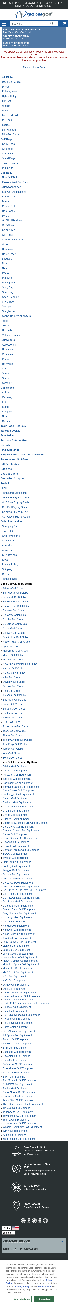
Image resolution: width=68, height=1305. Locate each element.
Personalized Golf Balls (15, 182)
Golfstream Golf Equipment (18, 905)
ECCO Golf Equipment (15, 853)
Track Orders (9, 531)
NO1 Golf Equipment (14, 976)
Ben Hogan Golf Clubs (15, 592)
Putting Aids (8, 282)
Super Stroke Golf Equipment (19, 1092)
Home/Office (9, 254)
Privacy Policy (10, 564)
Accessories (9, 344)
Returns (6, 574)
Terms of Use (9, 578)
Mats (4, 263)
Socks (5, 378)
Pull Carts (7, 168)
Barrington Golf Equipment (17, 783)
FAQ (4, 488)
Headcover (8, 249)
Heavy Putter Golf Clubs (16, 641)
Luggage (7, 258)
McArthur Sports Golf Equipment (21, 964)
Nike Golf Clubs (11, 677)
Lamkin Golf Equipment (16, 945)
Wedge (6, 105)
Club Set (7, 120)
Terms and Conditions (14, 492)
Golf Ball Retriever (12, 220)
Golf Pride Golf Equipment (17, 894)
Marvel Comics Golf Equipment (20, 960)
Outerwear (8, 354)
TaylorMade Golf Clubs (15, 726)
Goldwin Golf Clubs (14, 632)
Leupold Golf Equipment (16, 950)
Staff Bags (8, 153)
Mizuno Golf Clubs (13, 659)
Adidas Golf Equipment (16, 766)
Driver (5, 86)
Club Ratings (9, 555)
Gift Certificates (10, 464)
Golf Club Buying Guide (15, 497)
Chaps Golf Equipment (15, 815)
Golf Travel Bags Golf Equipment (21, 897)
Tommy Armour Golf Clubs (17, 740)
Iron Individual (10, 115)
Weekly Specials (10, 430)
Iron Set (6, 101)
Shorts (5, 373)
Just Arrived (8, 435)
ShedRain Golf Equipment (17, 1043)
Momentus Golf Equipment (17, 968)
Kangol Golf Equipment (16, 925)
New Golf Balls (10, 177)
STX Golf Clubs (11, 722)
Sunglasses (8, 311)
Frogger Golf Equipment (16, 870)
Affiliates (7, 550)
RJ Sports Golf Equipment (17, 1035)
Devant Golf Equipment (16, 846)
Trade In (5, 483)
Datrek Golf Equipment (15, 834)
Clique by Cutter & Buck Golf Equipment (25, 822)
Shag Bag (7, 287)
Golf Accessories (11, 187)
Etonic (5, 406)
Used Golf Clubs (11, 82)
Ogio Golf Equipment (14, 988)
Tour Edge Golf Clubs (15, 744)
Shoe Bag (7, 292)
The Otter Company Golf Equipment (23, 1104)
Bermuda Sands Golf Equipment (21, 786)
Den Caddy (8, 211)
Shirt (4, 368)
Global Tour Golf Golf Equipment (21, 886)
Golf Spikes (8, 230)
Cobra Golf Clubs (12, 628)
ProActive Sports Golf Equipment (21, 1015)
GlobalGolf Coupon (12, 478)
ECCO (5, 402)
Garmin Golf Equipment (16, 874)
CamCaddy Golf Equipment (18, 806)
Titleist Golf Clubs (12, 735)
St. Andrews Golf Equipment (18, 1068)
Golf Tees (7, 234)
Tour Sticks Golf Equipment (18, 1112)
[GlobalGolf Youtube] (39, 1220)
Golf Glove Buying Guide (16, 516)
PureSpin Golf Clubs (14, 695)
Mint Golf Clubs (10, 134)
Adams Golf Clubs (13, 588)
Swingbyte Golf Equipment (18, 1096)
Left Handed (9, 129)
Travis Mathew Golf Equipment (20, 1116)
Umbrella (7, 330)
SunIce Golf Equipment (16, 1088)
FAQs (5, 559)
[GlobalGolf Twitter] (34, 1220)
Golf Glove (8, 225)
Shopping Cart (10, 526)
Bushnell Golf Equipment (17, 802)
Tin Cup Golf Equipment (16, 1108)
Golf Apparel (8, 340)
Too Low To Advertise (14, 440)
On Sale (5, 445)
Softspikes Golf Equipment (17, 1064)
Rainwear (7, 363)
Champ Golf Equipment (16, 810)
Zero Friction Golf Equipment (19, 1138)
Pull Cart (7, 277)
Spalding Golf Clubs (14, 713)
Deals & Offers (9, 473)
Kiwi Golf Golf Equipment (17, 938)
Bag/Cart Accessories (14, 191)
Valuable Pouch (11, 335)
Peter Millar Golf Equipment (18, 999)
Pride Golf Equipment (15, 1011)
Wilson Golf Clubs (13, 748)
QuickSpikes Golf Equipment (19, 1031)
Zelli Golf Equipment (14, 1135)
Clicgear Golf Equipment (16, 819)
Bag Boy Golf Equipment (16, 779)
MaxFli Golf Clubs (13, 655)
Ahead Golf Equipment (15, 770)
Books (5, 201)
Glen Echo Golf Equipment (18, 878)
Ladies (6, 125)
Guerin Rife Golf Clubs (15, 637)
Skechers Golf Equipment (17, 1051)
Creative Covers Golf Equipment (21, 830)
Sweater (6, 383)
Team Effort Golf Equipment (18, 1100)
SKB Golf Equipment (14, 1047)
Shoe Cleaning (10, 297)
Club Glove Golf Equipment (18, 826)
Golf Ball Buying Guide (15, 507)
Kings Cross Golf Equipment (18, 934)
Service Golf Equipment (16, 1039)
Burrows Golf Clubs (14, 610)
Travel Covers (10, 163)
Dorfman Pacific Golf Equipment (21, 850)
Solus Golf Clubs (12, 704)
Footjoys (7, 411)
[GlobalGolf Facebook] (28, 1220)
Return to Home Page (34, 67)
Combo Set (8, 206)
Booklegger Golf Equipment (18, 794)
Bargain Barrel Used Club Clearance (22, 454)
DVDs (5, 215)
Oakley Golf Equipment (16, 984)
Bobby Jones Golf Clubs (16, 601)
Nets (4, 268)
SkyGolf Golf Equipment (16, 1056)
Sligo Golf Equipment (15, 1060)
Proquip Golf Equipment (16, 1018)
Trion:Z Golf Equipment (16, 1119)
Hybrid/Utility (9, 96)
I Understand (44, 1299)
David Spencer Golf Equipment (20, 838)
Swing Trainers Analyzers (16, 316)
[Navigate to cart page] (62, 23)
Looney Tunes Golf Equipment (20, 957)
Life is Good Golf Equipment (18, 953)
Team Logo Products (13, 426)
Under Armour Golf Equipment (19, 1123)
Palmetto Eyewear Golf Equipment (22, 996)
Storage (6, 306)
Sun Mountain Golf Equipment (19, 1080)
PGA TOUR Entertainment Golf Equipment (26, 1003)
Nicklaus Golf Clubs (14, 673)
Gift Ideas (6, 469)
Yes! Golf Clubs (11, 753)
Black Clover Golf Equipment (19, 790)
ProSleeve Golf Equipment (18, 1023)
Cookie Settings (22, 1299)
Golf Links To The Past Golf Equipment (24, 890)
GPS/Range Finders (13, 239)
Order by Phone (11, 535)
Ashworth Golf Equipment (17, 774)
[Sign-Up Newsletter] (23, 1220)
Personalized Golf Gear (14, 459)
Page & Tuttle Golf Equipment (19, 992)
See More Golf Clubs (14, 699)
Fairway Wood (10, 91)
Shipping (7, 569)
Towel (5, 325)
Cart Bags (7, 148)
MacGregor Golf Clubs (15, 650)
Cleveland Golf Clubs (15, 624)
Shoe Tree (8, 301)
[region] (34, 1282)
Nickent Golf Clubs (13, 668)
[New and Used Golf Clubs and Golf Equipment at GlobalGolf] (34, 17)
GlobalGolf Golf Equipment (18, 882)
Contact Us (8, 540)
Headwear (8, 349)
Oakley (6, 421)
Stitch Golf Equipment (15, 1076)
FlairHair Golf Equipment (17, 862)
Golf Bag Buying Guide (15, 512)
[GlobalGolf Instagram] (45, 1220)
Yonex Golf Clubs (12, 757)
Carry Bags (8, 144)
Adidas (6, 392)
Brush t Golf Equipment (16, 798)
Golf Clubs (7, 77)
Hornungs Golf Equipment (17, 917)
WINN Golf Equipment (15, 1130)
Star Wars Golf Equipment (17, 1072)
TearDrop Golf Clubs (14, 731)
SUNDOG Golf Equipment (17, 1084)
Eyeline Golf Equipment (16, 858)
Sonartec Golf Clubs (14, 708)
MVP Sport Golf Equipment (18, 972)
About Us (7, 545)
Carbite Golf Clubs (13, 619)
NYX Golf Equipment (14, 980)
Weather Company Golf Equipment (22, 1127)
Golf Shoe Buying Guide (15, 502)
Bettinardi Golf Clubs (14, 597)
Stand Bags (8, 158)
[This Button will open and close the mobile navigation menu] (3, 23)
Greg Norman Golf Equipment (19, 913)
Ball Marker (8, 196)
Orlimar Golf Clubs (13, 686)
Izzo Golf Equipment (14, 921)
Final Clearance (10, 449)
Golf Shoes (7, 387)
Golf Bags (6, 139)
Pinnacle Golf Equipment (17, 1007)
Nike (4, 416)
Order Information (11, 521)
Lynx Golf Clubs (11, 646)
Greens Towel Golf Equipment (19, 909)
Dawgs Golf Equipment (16, 842)
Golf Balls (6, 172)
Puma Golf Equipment (15, 1027)
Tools (5, 320)
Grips (5, 244)
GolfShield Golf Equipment (18, 901)
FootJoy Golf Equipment (16, 866)
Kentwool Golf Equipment (17, 930)
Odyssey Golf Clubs (14, 682)
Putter (5, 110)
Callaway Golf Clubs (14, 615)
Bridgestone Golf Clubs (16, 606)
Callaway (7, 397)
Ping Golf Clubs (11, 690)
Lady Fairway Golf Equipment (19, 942)
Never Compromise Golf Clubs (20, 664)
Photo (5, 273)
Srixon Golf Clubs (12, 717)
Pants (5, 359)
